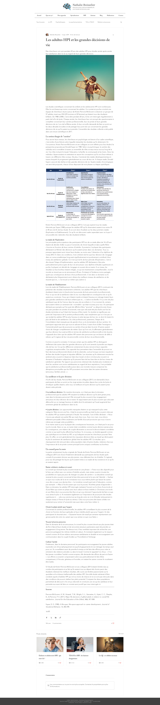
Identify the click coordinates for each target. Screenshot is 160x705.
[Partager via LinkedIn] (56, 617)
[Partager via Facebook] (47, 617)
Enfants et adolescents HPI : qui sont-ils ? (50, 657)
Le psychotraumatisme (75, 22)
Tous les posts (40, 22)
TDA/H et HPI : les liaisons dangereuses (78, 657)
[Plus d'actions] (113, 35)
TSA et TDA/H (90, 22)
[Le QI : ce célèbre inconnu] (110, 644)
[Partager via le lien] (60, 617)
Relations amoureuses (104, 22)
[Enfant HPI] (50, 644)
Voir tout (121, 633)
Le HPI (50, 22)
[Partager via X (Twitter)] (51, 617)
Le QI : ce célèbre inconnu (108, 655)
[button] (121, 22)
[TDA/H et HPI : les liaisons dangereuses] (80, 644)
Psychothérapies (60, 22)
